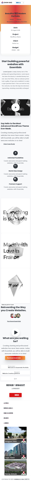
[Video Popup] (15, 332)
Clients (19, 19)
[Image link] (15, 435)
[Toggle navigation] (28, 2)
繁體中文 (18, 2)
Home (12, 19)
